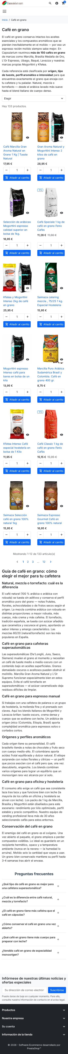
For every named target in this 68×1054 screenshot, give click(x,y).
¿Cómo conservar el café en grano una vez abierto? (30, 926)
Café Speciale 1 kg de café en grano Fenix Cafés (51, 225)
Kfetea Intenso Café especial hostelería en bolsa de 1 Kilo (16, 447)
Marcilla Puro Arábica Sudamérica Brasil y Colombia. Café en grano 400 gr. (50, 374)
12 (44, 561)
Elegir (7, 98)
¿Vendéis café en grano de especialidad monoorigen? (30, 952)
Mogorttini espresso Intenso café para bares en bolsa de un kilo (16, 374)
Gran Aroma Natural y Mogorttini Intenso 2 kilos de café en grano (50, 152)
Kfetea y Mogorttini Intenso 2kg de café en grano (15, 301)
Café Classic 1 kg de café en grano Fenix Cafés (50, 447)
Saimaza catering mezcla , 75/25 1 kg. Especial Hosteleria (50, 301)
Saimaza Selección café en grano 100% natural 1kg (16, 519)
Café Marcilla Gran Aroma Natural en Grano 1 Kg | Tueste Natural (15, 152)
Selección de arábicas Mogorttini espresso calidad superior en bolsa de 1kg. (17, 227)
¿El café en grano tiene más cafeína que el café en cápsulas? (30, 912)
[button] (50, 3)
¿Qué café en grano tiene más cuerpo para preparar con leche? (30, 939)
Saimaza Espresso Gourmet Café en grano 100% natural (49, 519)
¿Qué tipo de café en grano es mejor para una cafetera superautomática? (30, 886)
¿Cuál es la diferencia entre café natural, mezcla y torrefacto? (30, 899)
